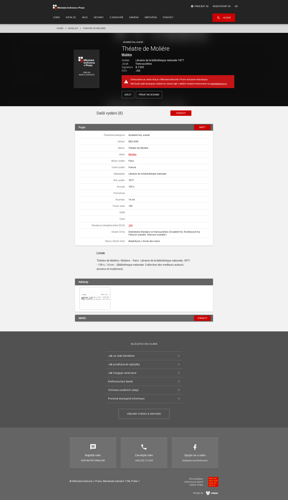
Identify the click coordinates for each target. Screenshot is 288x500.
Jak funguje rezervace (122, 372)
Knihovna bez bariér (120, 381)
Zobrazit (181, 113)
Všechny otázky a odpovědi (144, 414)
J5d (130, 225)
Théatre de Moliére (94, 28)
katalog (73, 28)
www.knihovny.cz (218, 83)
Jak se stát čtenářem (121, 355)
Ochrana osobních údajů (123, 390)
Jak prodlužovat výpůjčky (124, 364)
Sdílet (128, 94)
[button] (86, 69)
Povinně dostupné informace (126, 398)
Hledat (224, 18)
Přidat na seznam (149, 94)
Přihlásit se (200, 6)
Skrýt (202, 127)
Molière (127, 54)
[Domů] (68, 7)
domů (60, 28)
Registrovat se (222, 6)
